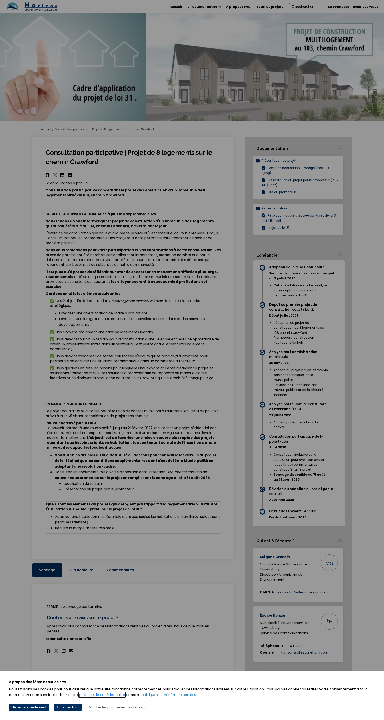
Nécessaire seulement (29, 707)
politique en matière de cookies (168, 694)
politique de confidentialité (102, 694)
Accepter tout (68, 707)
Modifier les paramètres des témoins (117, 707)
